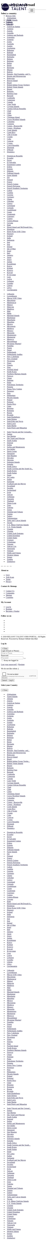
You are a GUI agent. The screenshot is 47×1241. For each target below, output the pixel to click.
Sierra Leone (12, 451)
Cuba (9, 139)
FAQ (8, 575)
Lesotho (10, 283)
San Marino (11, 436)
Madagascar (11, 303)
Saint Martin (11, 426)
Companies (10, 593)
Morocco (10, 339)
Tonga (9, 510)
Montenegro (11, 335)
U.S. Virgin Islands (14, 527)
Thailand (10, 501)
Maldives (10, 309)
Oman (9, 378)
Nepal (9, 350)
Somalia (10, 464)
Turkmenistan (12, 518)
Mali (8, 311)
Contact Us (10, 591)
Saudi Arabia (12, 441)
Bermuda (10, 68)
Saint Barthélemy (13, 417)
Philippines (11, 395)
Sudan (9, 479)
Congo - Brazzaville (14, 126)
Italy (8, 253)
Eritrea (9, 167)
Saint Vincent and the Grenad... (19, 1108)
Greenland (11, 206)
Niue (9, 367)
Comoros (10, 124)
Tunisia (10, 514)
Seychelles (11, 449)
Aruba (9, 42)
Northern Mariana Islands (16, 374)
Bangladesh (11, 55)
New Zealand (12, 359)
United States (12, 538)
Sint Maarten (12, 456)
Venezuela (11, 549)
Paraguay (10, 391)
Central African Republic (16, 109)
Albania (10, 699)
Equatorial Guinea (14, 165)
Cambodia (11, 98)
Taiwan (10, 495)
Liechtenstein (12, 290)
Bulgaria (10, 91)
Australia (10, 44)
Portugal (10, 402)
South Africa (12, 466)
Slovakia (10, 458)
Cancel (4, 680)
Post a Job (9, 24)
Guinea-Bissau (12, 221)
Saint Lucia (11, 424)
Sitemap (9, 595)
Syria (9, 492)
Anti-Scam (10, 577)
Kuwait (10, 273)
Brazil (9, 83)
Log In (8, 20)
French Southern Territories (17, 188)
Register (9, 22)
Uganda (10, 529)
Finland (10, 180)
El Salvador (11, 162)
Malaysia (10, 307)
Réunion (10, 408)
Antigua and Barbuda (15, 35)
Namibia (10, 346)
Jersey (9, 260)
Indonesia (10, 240)
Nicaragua (11, 361)
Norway (10, 376)
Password (4, 655)
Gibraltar (10, 201)
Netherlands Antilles (14, 354)
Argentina (10, 37)
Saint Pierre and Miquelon (17, 428)
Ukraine (10, 531)
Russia (9, 413)
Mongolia (10, 333)
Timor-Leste (11, 503)
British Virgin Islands (15, 87)
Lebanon (10, 281)
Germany (10, 197)
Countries (9, 597)
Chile (9, 113)
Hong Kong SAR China (16, 232)
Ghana (9, 199)
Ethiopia (10, 171)
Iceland (10, 236)
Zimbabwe (11, 562)
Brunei (9, 89)
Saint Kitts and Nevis (15, 421)
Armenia (10, 40)
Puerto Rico (11, 404)
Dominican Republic (15, 156)
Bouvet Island (12, 81)
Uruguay (10, 540)
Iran (8, 242)
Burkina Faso (12, 94)
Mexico (10, 324)
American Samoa (13, 703)
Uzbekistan (11, 542)
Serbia (9, 445)
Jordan (9, 262)
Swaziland (11, 486)
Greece (9, 203)
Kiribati (10, 268)
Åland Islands (12, 696)
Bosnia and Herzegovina (16, 76)
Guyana (10, 223)
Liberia (9, 286)
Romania (10, 411)
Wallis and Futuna (14, 553)
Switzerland (11, 490)
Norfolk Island (12, 370)
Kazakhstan (11, 264)
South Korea (12, 471)
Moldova (10, 328)
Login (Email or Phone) (10, 651)
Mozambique (12, 341)
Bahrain (10, 52)
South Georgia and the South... (18, 1145)
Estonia (10, 169)
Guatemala (11, 214)
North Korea (12, 372)
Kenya (9, 266)
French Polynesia (13, 186)
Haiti (9, 225)
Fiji (8, 178)
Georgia (10, 195)
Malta (9, 313)
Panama (10, 387)
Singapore (11, 454)
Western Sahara (13, 555)
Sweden (10, 488)
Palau (9, 382)
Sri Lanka (10, 477)
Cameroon (11, 100)
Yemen (9, 557)
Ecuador (10, 158)
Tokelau (10, 508)
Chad (9, 111)
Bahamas (10, 50)
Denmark (10, 148)
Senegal (10, 443)
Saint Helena (12, 419)
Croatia (10, 137)
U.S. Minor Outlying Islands (18, 525)
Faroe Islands (12, 175)
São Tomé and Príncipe (16, 438)
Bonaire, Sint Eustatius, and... (18, 750)
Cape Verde (11, 104)
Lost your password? (9, 664)
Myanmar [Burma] (14, 344)
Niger (9, 363)
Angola (10, 31)
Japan (9, 257)
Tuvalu (9, 523)
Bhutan (10, 70)
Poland (9, 400)
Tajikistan (10, 497)
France (9, 182)
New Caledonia (13, 357)
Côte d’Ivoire (12, 135)
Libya (9, 288)
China (9, 115)
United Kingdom (13, 536)
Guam (9, 212)
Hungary (10, 234)
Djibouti (10, 150)
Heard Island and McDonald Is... (19, 904)
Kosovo (10, 270)
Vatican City (11, 546)
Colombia (10, 122)
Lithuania (10, 294)
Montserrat (11, 337)
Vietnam (10, 551)
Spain (9, 475)
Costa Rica (11, 132)
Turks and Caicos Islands (16, 520)
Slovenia (10, 460)
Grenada (10, 208)
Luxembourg (12, 296)
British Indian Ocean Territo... (18, 761)
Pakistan (10, 380)
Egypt (9, 160)
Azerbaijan (11, 48)
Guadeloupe (11, 210)
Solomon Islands (13, 462)
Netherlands (11, 352)
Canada (10, 102)
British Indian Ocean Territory (18, 85)
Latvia (9, 279)
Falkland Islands (13, 173)
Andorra (10, 29)
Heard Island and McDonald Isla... (20, 227)
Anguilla (10, 33)
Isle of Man (11, 249)
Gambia (10, 193)
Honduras (10, 229)
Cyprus (10, 143)
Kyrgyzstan (11, 275)
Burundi (10, 96)
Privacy (9, 582)
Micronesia (11, 326)
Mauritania (11, 320)
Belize (9, 63)
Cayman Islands (13, 106)
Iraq (8, 244)
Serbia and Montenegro (16, 447)
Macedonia (11, 300)
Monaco (10, 331)
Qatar (9, 406)
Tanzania (10, 499)
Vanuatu (10, 544)
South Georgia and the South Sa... (20, 469)
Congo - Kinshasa (14, 128)
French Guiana (12, 184)
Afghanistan (11, 694)
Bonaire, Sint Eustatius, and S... (19, 74)
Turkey (9, 516)
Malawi (10, 305)
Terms (8, 579)
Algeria (10, 701)
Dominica (10, 152)
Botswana (11, 78)
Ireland (9, 247)
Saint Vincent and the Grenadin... (19, 432)
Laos (9, 277)
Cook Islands (12, 130)
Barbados (10, 57)
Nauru (9, 348)
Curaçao (10, 141)
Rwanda (10, 415)
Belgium (10, 61)
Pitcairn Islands (13, 398)
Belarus (10, 59)
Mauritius (10, 322)
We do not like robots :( (10, 669)
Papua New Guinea (14, 389)
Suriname (10, 482)
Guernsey (10, 216)
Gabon (9, 190)
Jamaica (10, 255)
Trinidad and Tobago (15, 512)
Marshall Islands (13, 316)
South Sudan (12, 473)
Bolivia (10, 72)
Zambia (10, 559)
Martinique (11, 318)
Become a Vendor (12, 611)
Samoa (9, 434)
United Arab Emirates (15, 533)
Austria (9, 46)
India (9, 238)
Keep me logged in (10, 660)
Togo (9, 505)
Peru (8, 393)
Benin (9, 65)
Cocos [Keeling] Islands (16, 119)
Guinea (10, 219)
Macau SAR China (14, 298)
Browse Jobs (11, 16)
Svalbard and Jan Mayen (16, 484)
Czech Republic (13, 145)
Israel (9, 251)
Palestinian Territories (15, 385)
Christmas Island (13, 117)
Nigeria (10, 365)
